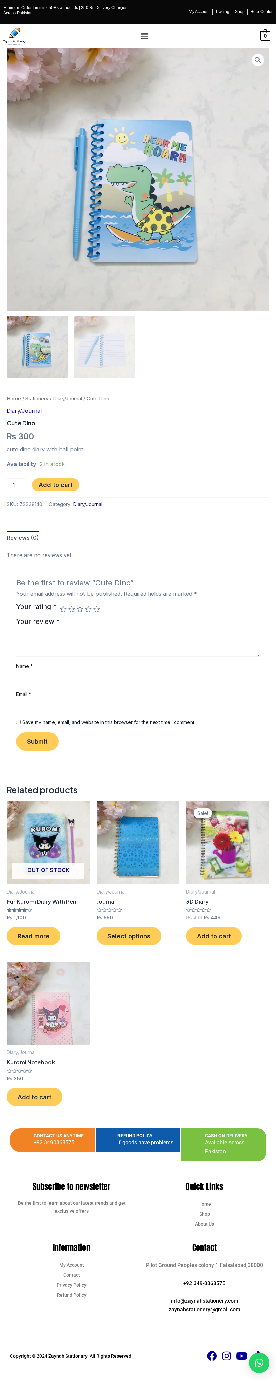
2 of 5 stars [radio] (71, 609)
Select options (128, 936)
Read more (33, 936)
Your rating (36, 607)
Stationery (36, 398)
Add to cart (56, 485)
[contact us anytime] (22, 1140)
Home (14, 398)
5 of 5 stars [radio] (96, 609)
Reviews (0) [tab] (23, 537)
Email (23, 694)
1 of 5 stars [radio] (63, 609)
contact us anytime (59, 1135)
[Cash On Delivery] (193, 1145)
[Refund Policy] (106, 1140)
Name (24, 666)
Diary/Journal (67, 398)
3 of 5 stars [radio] (80, 609)
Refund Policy (135, 1135)
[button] (144, 36)
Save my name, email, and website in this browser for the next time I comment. (108, 722)
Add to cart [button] (214, 936)
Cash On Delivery (226, 1135)
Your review (38, 621)
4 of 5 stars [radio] (88, 609)
